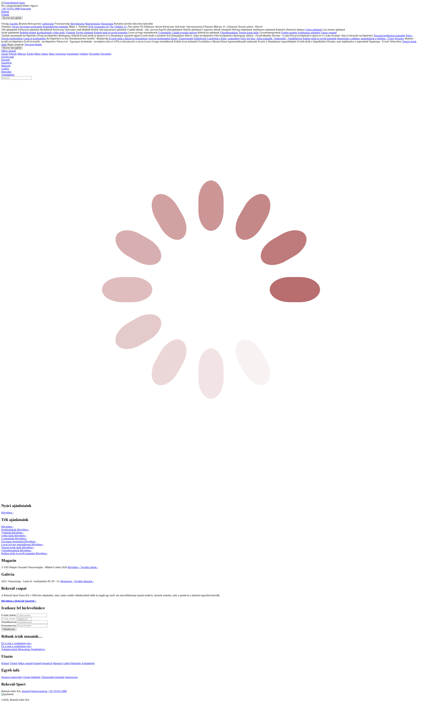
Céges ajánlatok (313, 29)
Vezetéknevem (9, 622)
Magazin (5, 65)
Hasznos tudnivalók (11, 677)
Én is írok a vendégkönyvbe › (16, 643)
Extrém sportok (289, 32)
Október (84, 53)
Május (37, 53)
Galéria (5, 68)
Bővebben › (74, 567)
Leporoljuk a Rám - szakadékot (223, 38)
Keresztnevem (9, 625)
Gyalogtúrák (164, 32)
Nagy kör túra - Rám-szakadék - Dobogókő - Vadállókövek (271, 38)
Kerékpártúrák (44, 32)
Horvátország (77, 23)
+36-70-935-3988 (10, 8)
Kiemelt (5, 59)
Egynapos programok (31, 26)
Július (52, 53)
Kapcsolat (25, 8)
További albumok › (84, 581)
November (94, 53)
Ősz (112, 26)
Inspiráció (6, 62)
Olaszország (107, 23)
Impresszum (71, 677)
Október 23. (120, 26)
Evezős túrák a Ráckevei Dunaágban (128, 38)
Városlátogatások (229, 32)
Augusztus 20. (101, 26)
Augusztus (60, 53)
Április (30, 53)
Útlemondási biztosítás (52, 677)
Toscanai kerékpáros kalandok (389, 35)
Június (44, 53)
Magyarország (92, 23)
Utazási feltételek (31, 677)
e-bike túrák (58, 32)
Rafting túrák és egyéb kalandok (111, 32)
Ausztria (13, 23)
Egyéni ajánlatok (84, 32)
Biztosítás (6, 71)
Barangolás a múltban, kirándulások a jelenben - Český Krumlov (370, 38)
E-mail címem (8, 615)
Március (21, 53)
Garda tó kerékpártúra (34, 38)
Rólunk (5, 11)
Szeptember (73, 53)
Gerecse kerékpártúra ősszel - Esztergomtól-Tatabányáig (177, 38)
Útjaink (5, 14)
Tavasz (15, 26)
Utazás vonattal (329, 32)
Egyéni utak (7, 56)
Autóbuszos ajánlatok (309, 32)
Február (13, 53)
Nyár (90, 26)
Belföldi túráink (28, 32)
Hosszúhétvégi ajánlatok (55, 26)
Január (4, 53)
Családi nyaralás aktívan (184, 32)
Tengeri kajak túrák (249, 32)
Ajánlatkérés (7, 74)
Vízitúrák (70, 32)
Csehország (48, 23)
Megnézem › (66, 581)
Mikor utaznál (8, 51)
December (106, 53)
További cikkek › (89, 567)
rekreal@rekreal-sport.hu (34, 691)
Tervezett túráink (33, 44)
